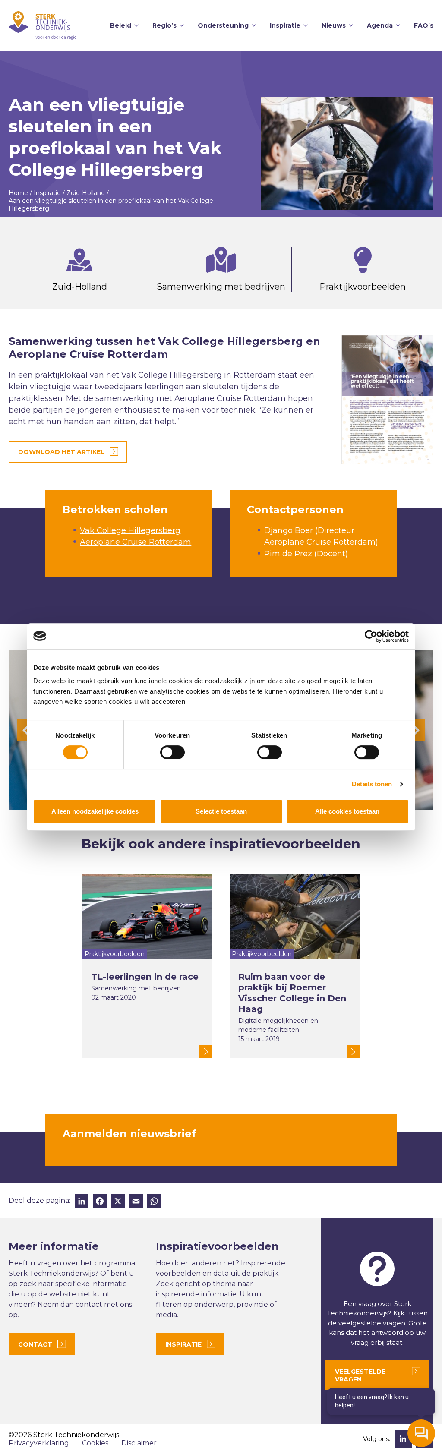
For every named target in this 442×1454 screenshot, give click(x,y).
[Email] (136, 1202)
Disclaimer (139, 1443)
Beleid (120, 25)
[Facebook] (100, 1202)
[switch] (172, 752)
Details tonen (372, 784)
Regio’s (164, 25)
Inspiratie (285, 25)
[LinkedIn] (81, 1202)
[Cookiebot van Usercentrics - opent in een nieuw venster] (371, 636)
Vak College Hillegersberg (130, 530)
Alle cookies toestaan (347, 811)
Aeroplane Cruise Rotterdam (135, 542)
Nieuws (334, 25)
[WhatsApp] (154, 1202)
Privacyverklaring (39, 1443)
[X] (118, 1202)
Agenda (380, 25)
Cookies (95, 1443)
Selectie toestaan (221, 811)
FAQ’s (423, 25)
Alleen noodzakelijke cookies (95, 811)
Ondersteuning (223, 25)
